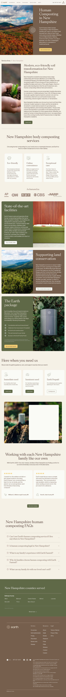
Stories (45, 635)
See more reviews (33, 506)
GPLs (52, 635)
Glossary (45, 647)
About (44, 630)
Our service (34, 630)
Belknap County (9, 596)
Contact (45, 650)
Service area (34, 641)
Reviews (33, 644)
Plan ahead (34, 638)
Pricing (32, 635)
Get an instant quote (11, 346)
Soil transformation (36, 633)
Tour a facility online (11, 242)
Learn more (28, 122)
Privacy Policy (54, 633)
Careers (45, 653)
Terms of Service (55, 630)
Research (45, 638)
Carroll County (9, 608)
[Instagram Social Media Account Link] (30, 660)
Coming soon (51, 391)
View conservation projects (44, 289)
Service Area (6, 61)
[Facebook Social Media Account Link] (24, 660)
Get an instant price (45, 49)
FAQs (44, 644)
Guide (44, 633)
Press (44, 641)
